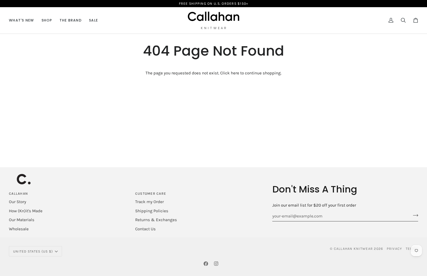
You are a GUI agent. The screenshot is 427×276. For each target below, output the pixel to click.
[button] (47, 20)
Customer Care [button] (150, 193)
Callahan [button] (18, 193)
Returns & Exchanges (156, 219)
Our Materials (21, 219)
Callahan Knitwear (353, 249)
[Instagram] (216, 263)
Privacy (394, 249)
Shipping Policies (151, 210)
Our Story (17, 201)
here (235, 72)
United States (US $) (33, 251)
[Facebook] (206, 263)
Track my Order (149, 201)
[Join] (414, 215)
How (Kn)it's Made (26, 210)
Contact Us (145, 228)
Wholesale (19, 228)
